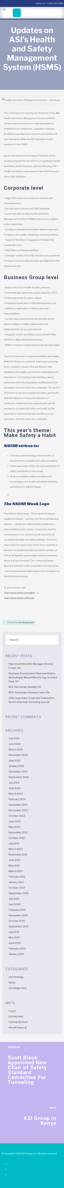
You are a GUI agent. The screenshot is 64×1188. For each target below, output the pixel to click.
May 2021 (14, 865)
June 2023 (15, 821)
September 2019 (18, 926)
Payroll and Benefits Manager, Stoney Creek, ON (31, 666)
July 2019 (14, 932)
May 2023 (14, 826)
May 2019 (14, 937)
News (12, 982)
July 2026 (14, 738)
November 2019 (18, 915)
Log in (12, 1011)
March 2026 (16, 749)
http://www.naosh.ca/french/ (19, 598)
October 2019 (17, 920)
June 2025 (15, 760)
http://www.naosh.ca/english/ (20, 593)
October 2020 (17, 887)
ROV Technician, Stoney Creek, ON (29, 692)
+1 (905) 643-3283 (54, 3)
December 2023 (18, 804)
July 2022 (14, 843)
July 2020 (14, 898)
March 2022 (16, 849)
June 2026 (15, 744)
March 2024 (16, 793)
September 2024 (19, 777)
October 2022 (17, 838)
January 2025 (16, 766)
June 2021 (14, 860)
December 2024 (18, 771)
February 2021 (17, 876)
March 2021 (15, 871)
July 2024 (14, 782)
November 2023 (18, 810)
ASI (57, 113)
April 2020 (15, 904)
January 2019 (16, 954)
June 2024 (15, 788)
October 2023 (17, 815)
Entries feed (16, 1016)
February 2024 (17, 799)
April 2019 (15, 943)
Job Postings (16, 977)
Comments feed (18, 1022)
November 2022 (18, 832)
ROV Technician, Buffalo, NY (25, 687)
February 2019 (17, 948)
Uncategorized (26, 622)
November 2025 (18, 755)
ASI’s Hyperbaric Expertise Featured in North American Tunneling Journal (31, 700)
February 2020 (17, 909)
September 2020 (19, 893)
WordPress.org (18, 1027)
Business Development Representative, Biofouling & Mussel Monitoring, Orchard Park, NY (33, 677)
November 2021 (18, 854)
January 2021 (16, 882)
